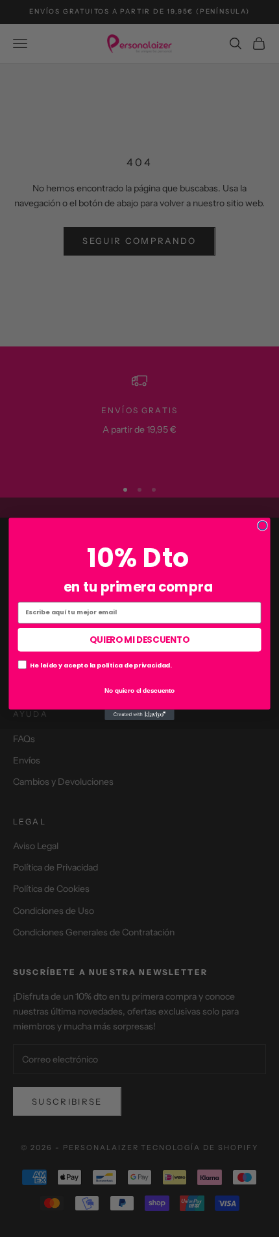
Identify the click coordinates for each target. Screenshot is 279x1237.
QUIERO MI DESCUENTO (139, 639)
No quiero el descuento (139, 689)
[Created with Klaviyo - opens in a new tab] (139, 714)
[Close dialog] (262, 525)
